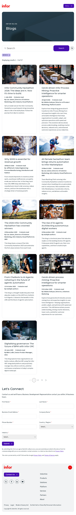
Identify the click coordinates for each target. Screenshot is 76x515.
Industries (43, 474)
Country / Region (45, 422)
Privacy (6, 505)
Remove (9, 55)
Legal (12, 505)
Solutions (43, 482)
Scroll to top (70, 467)
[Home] (6, 5)
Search (61, 48)
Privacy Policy (59, 451)
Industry (5, 433)
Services (43, 491)
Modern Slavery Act (22, 505)
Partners (43, 495)
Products (43, 478)
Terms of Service (50, 455)
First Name (6, 402)
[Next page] (46, 380)
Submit (7, 444)
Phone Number (7, 422)
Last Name (43, 402)
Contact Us (10, 474)
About (42, 499)
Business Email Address (10, 412)
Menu (67, 6)
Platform (43, 486)
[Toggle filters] (72, 48)
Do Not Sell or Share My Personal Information (45, 505)
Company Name (44, 412)
